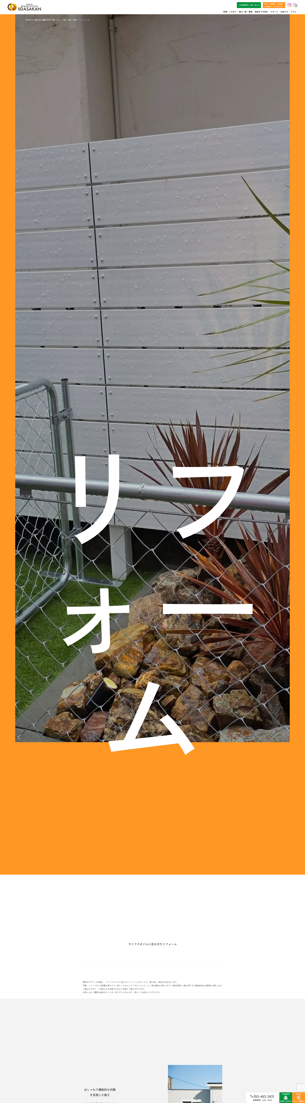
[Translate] (295, 5)
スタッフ (274, 11)
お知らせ (284, 11)
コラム (293, 11)
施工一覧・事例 (245, 11)
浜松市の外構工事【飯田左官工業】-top (43, 19)
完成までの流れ (261, 11)
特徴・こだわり (230, 11)
